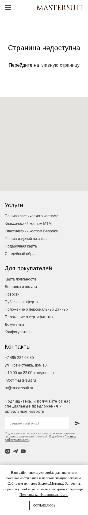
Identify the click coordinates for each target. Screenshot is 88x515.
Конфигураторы (18, 332)
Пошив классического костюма (31, 216)
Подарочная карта (21, 246)
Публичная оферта (21, 302)
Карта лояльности (20, 279)
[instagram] (8, 451)
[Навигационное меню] (8, 7)
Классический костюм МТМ (28, 224)
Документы (14, 324)
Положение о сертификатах (29, 317)
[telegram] (15, 451)
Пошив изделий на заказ (26, 239)
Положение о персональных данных (36, 309)
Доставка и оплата (21, 287)
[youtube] (23, 451)
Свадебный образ (20, 254)
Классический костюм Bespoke (31, 231)
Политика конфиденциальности (43, 494)
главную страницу (60, 65)
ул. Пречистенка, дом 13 (26, 365)
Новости (12, 294)
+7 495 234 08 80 (19, 358)
